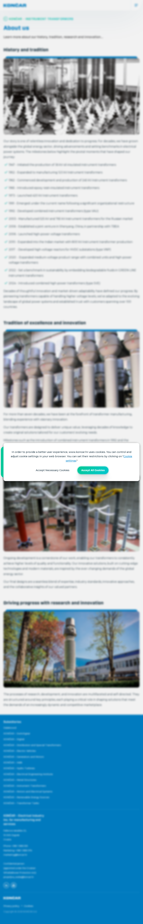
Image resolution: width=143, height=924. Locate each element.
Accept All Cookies (93, 470)
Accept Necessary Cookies (52, 470)
